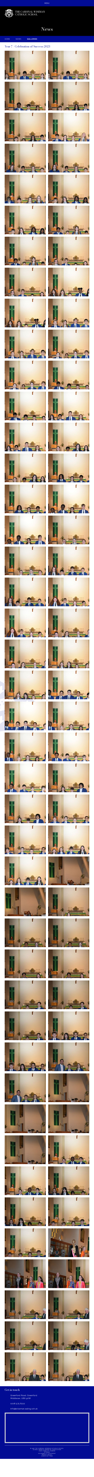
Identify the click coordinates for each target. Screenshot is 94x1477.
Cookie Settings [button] (47, 1456)
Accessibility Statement (47, 1453)
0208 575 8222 (17, 1404)
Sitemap (47, 1452)
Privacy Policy (47, 1454)
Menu (47, 3)
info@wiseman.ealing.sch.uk (24, 1409)
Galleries (32, 39)
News (18, 39)
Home (7, 39)
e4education (56, 1449)
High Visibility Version (47, 1451)
